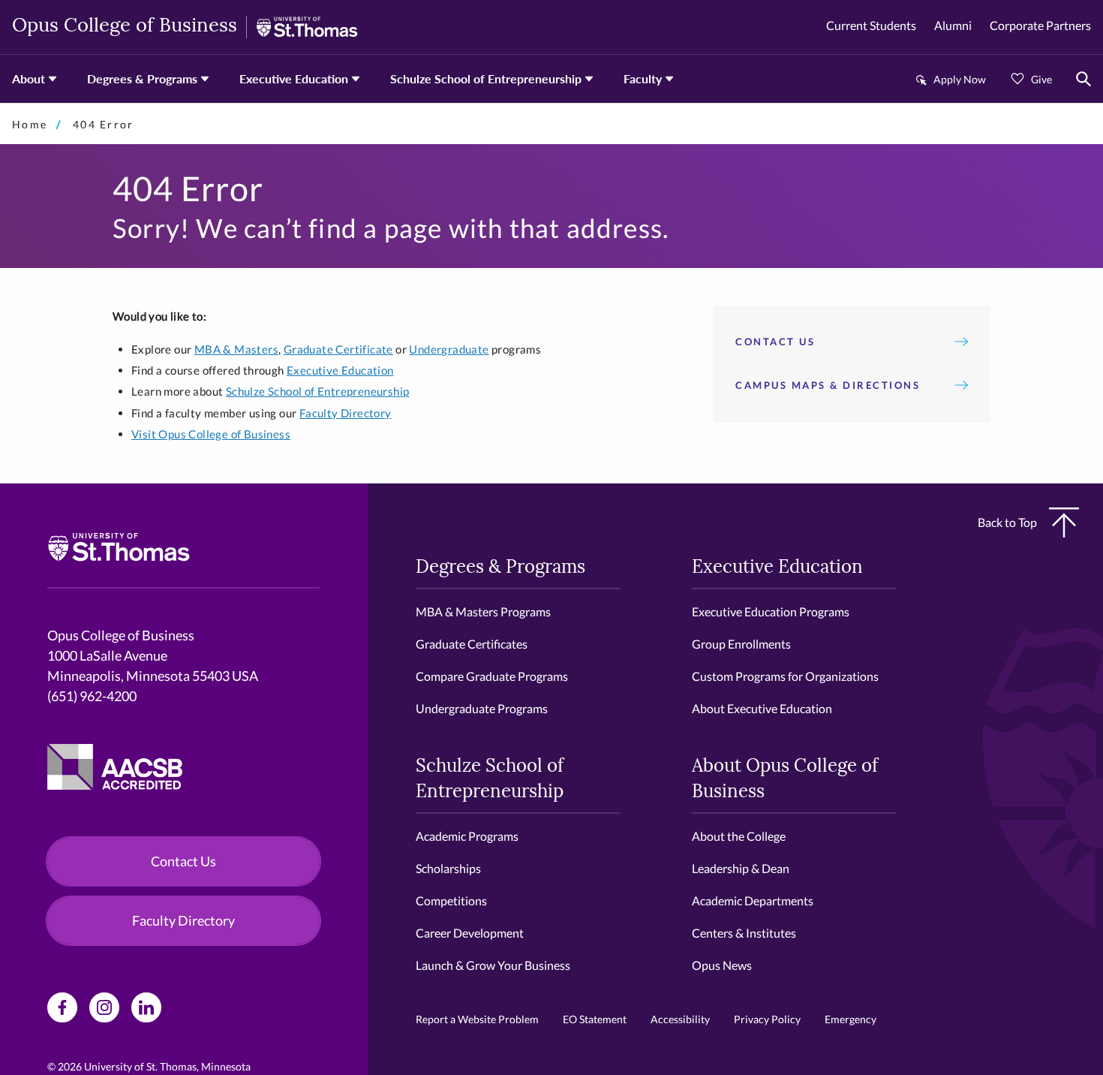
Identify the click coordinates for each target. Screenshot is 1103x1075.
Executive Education (293, 78)
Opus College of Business (124, 26)
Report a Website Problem (477, 1019)
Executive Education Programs (770, 611)
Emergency (850, 1019)
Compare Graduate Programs (492, 676)
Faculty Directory (345, 413)
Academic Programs (467, 836)
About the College (739, 836)
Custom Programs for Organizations (785, 676)
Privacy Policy (767, 1019)
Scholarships (448, 868)
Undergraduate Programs (482, 708)
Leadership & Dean (740, 868)
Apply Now (959, 79)
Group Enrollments (741, 644)
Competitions (451, 900)
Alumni (953, 25)
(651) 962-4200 (92, 696)
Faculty (643, 78)
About (28, 78)
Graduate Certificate (338, 349)
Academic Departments (752, 900)
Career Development (470, 933)
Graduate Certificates (471, 644)
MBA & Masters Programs (483, 611)
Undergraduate (448, 349)
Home (29, 124)
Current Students (871, 25)
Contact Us (775, 342)
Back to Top (1007, 522)
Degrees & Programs (142, 78)
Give (1041, 79)
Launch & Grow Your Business (493, 965)
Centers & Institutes (744, 933)
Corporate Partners (1040, 25)
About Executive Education (762, 708)
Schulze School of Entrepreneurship (486, 78)
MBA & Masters (236, 349)
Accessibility (680, 1019)
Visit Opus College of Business (210, 434)
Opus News (722, 965)
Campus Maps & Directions (827, 385)
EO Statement (595, 1019)
